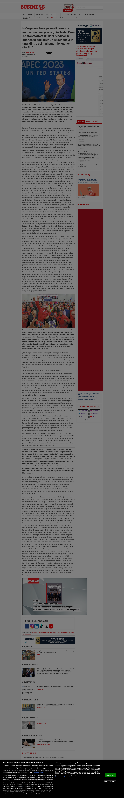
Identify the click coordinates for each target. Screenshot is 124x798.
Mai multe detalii (38, 772)
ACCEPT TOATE (110, 775)
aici (23, 786)
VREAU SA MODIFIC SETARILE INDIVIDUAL (110, 780)
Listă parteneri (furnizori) (62, 776)
